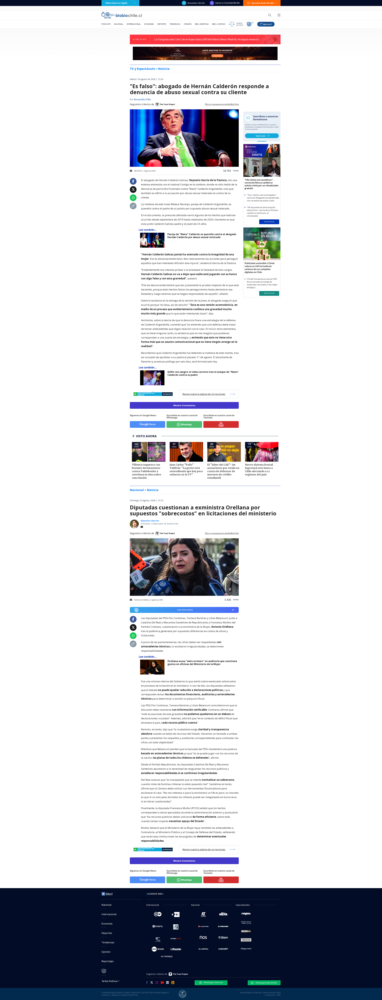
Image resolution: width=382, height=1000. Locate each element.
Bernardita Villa (142, 99)
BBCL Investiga (202, 24)
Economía (149, 24)
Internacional (134, 24)
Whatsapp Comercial (213, 982)
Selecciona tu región (116, 2)
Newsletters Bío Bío (196, 3)
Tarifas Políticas (110, 981)
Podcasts (106, 24)
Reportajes (107, 961)
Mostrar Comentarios (184, 405)
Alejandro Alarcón (150, 520)
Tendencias (175, 24)
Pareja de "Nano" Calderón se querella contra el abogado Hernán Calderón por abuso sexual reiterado (201, 236)
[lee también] (153, 667)
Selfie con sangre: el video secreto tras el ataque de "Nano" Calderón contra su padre (203, 373)
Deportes (161, 24)
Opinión (187, 24)
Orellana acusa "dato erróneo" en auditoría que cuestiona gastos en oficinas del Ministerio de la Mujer (202, 663)
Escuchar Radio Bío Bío (263, 3)
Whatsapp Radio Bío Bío (266, 982)
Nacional (118, 24)
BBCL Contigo (218, 24)
